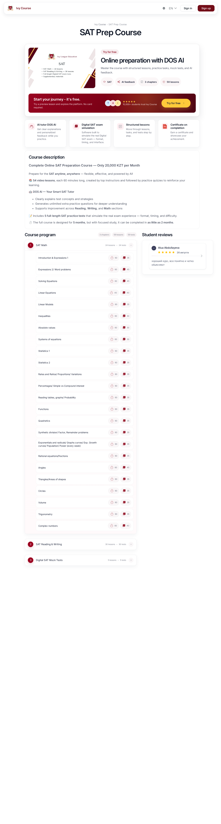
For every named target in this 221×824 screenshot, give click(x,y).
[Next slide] (202, 257)
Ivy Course (100, 24)
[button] (176, 103)
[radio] (159, 252)
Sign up (206, 8)
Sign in (188, 8)
